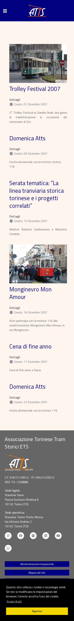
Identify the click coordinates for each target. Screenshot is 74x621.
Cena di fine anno (30, 346)
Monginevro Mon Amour (30, 293)
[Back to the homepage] (37, 11)
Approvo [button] (37, 611)
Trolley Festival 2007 (34, 88)
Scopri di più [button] (14, 601)
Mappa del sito (37, 573)
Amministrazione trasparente (37, 564)
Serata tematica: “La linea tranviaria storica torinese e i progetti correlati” (36, 194)
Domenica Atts (27, 138)
